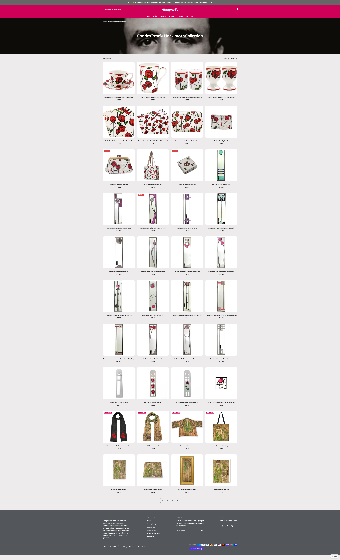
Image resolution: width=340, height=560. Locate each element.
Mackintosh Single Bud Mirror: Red (153, 359)
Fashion (180, 16)
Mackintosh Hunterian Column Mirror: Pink (119, 315)
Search (149, 520)
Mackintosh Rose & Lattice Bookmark (187, 402)
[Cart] (236, 10)
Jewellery (172, 16)
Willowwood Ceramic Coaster (153, 489)
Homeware (163, 16)
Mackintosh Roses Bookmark (153, 402)
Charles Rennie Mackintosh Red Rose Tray (187, 141)
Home (104, 21)
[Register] (202, 530)
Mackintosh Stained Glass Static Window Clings (221, 402)
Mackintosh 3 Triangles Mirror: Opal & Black (221, 228)
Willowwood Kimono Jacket (187, 446)
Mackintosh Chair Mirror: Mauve (118, 271)
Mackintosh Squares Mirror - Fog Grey (221, 359)
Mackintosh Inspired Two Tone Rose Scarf (119, 446)
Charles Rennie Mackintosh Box (187, 184)
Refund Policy (151, 527)
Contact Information (153, 533)
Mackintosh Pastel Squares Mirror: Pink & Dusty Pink (221, 315)
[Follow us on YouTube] (227, 525)
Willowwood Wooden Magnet (187, 489)
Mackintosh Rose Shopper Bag (153, 184)
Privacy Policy (151, 524)
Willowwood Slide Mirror (118, 489)
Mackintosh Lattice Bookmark (119, 402)
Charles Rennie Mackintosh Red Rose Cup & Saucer (119, 97)
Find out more (203, 2)
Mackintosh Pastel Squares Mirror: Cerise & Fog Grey (118, 359)
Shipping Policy (152, 530)
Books (155, 16)
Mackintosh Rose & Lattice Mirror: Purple (119, 228)
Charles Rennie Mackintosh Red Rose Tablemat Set (153, 141)
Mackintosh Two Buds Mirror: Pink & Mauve (221, 271)
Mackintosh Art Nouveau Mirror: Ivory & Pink (187, 359)
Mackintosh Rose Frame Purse (119, 184)
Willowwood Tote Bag (221, 446)
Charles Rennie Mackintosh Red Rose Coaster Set (118, 141)
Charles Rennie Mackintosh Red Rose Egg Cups (221, 97)
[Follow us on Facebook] (222, 525)
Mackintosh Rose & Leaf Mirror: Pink (153, 315)
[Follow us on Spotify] (232, 525)
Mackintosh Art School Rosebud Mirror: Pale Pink (187, 315)
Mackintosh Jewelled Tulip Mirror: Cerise (153, 271)
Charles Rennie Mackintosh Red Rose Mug (153, 97)
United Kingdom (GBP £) (110, 546)
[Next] (177, 500)
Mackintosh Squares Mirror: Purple (187, 228)
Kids (187, 16)
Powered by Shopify (143, 546)
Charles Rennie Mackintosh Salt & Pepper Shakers (187, 97)
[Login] (232, 9)
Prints (148, 16)
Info (192, 16)
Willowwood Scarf (152, 446)
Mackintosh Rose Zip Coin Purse (221, 141)
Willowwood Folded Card (221, 489)
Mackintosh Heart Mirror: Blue (221, 184)
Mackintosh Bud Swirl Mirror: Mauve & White (153, 228)
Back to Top (150, 536)
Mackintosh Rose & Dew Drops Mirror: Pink (187, 271)
